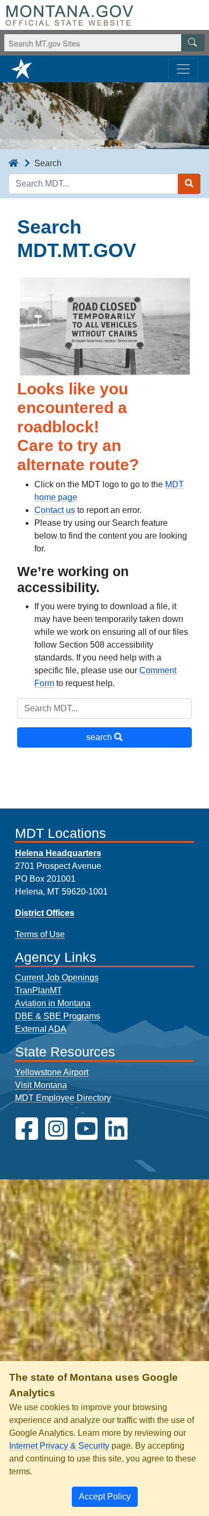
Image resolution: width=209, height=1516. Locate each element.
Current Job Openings (57, 977)
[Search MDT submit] (189, 184)
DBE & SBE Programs (57, 1016)
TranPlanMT (38, 990)
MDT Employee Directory (63, 1097)
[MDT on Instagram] (56, 1129)
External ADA (40, 1028)
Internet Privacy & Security (59, 1445)
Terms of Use (40, 934)
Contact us (54, 510)
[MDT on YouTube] (86, 1129)
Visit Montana (41, 1085)
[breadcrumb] (13, 163)
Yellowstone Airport (51, 1072)
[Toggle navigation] (183, 69)
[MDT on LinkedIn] (116, 1129)
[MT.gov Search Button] (193, 42)
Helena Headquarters (58, 853)
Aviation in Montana (53, 1003)
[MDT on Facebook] (27, 1129)
